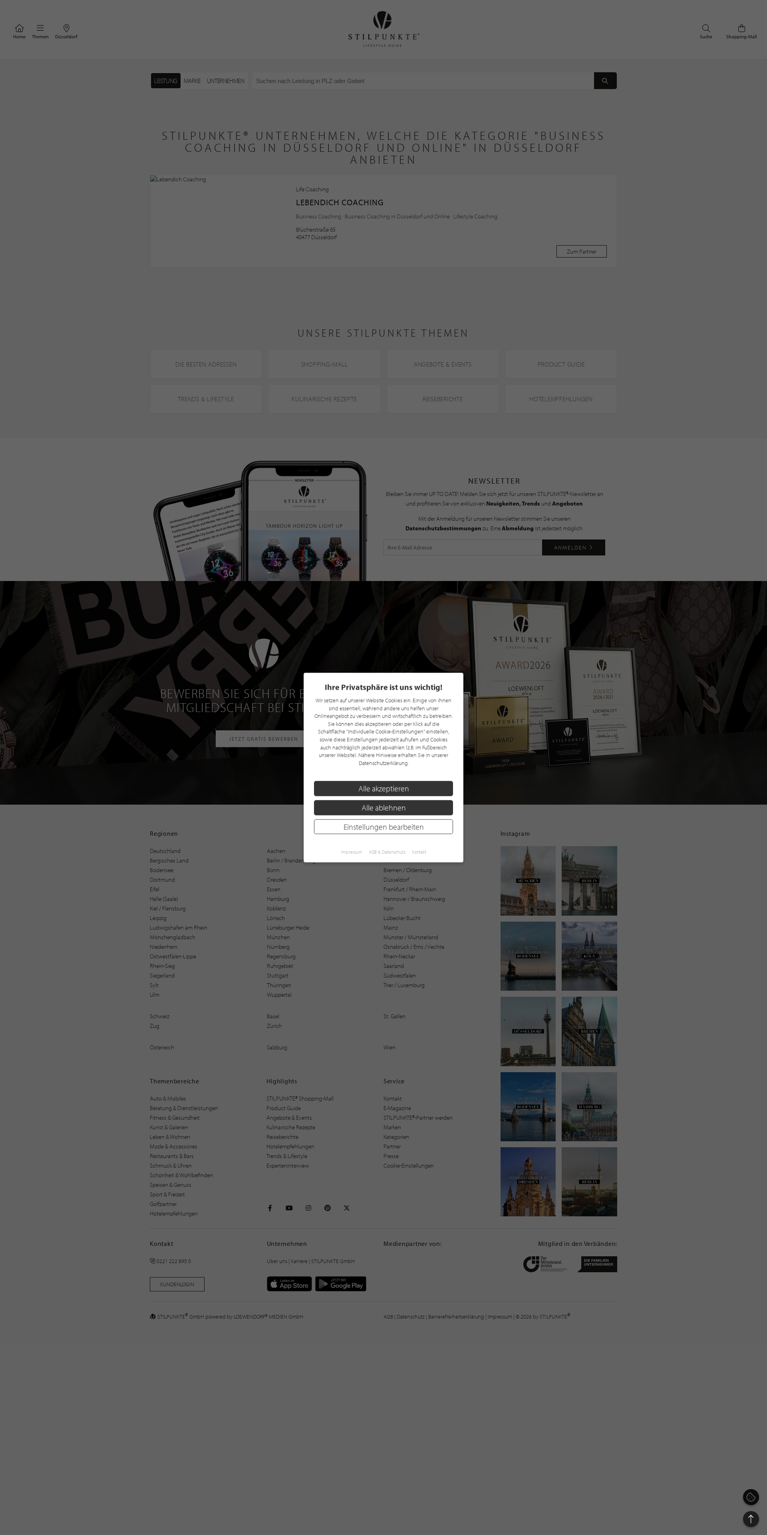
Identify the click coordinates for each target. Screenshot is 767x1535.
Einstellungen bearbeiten (384, 826)
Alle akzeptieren (383, 788)
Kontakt (419, 852)
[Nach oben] (751, 1519)
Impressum (351, 852)
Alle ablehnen (384, 808)
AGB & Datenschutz (387, 852)
